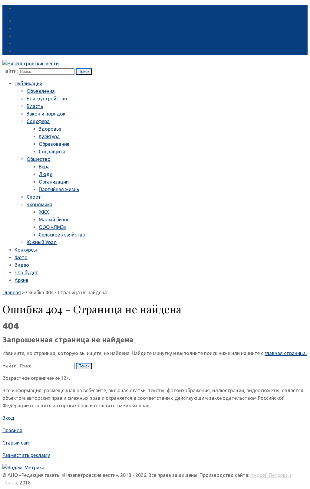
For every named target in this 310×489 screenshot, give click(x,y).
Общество (39, 159)
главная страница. (286, 353)
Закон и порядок (46, 113)
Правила (12, 430)
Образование (54, 144)
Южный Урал (42, 242)
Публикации (28, 83)
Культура (49, 136)
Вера (44, 166)
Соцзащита (52, 151)
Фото (21, 257)
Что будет (26, 272)
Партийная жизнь (59, 189)
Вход (8, 418)
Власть (35, 106)
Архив (21, 280)
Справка (24, 8)
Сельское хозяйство (62, 234)
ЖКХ (44, 212)
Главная (11, 292)
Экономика (39, 204)
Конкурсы (26, 250)
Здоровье (50, 129)
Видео (22, 265)
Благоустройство (47, 98)
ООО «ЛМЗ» (52, 227)
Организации (54, 181)
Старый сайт (16, 442)
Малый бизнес (55, 219)
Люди (45, 174)
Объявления (41, 91)
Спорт (34, 197)
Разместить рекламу (26, 455)
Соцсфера (38, 121)
